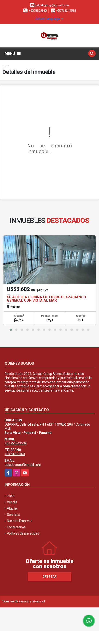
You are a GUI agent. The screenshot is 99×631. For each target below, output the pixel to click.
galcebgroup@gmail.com (23, 464)
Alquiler (12, 508)
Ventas (12, 502)
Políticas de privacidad (23, 533)
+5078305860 (38, 10)
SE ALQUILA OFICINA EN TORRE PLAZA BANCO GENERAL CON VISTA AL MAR (46, 298)
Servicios (13, 514)
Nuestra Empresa (19, 521)
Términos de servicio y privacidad (23, 601)
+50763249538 (66, 10)
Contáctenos (16, 527)
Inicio (5, 66)
